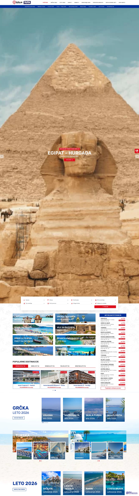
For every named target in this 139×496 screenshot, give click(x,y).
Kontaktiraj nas (110, 6)
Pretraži (106, 306)
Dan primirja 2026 (73, 6)
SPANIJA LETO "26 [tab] (50, 366)
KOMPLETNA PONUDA (19, 489)
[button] (54, 390)
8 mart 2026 (51, 6)
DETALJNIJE (68, 159)
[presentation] (2, 156)
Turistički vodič (92, 6)
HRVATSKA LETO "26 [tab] (80, 366)
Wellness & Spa (41, 6)
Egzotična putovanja (30, 6)
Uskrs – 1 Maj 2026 (61, 6)
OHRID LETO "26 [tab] (35, 366)
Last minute (101, 6)
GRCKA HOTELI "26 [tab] (20, 366)
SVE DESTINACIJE (18, 418)
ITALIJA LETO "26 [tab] (64, 366)
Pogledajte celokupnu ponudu (113, 388)
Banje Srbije (83, 6)
